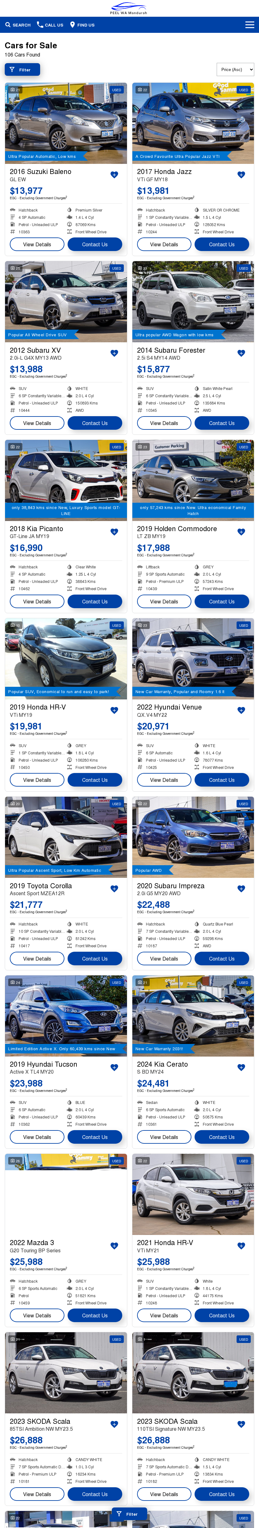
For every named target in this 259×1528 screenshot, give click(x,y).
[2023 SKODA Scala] (66, 1372)
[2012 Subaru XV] (66, 301)
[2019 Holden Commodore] (193, 480)
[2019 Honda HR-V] (66, 658)
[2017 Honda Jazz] (193, 123)
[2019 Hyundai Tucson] (66, 1016)
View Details (37, 244)
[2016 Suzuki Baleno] (66, 123)
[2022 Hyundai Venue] (193, 658)
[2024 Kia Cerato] (193, 1016)
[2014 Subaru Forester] (193, 301)
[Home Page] (129, 8)
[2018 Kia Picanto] (66, 480)
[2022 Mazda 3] (66, 1194)
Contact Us (95, 244)
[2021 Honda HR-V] (193, 1194)
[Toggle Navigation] (249, 25)
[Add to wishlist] (114, 175)
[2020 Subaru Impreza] (193, 837)
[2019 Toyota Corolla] (66, 837)
